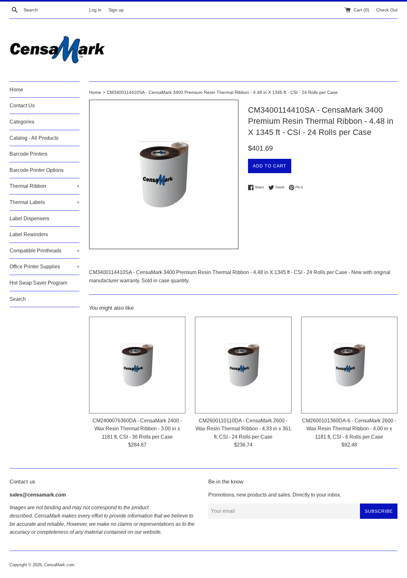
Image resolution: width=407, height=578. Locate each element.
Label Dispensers (29, 218)
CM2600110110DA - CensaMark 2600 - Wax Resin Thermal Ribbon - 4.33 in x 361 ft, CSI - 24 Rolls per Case (243, 429)
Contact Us (22, 105)
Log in (95, 9)
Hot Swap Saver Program (38, 282)
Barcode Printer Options (37, 170)
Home (16, 89)
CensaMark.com (59, 564)
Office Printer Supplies (44, 266)
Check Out (386, 9)
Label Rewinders (29, 234)
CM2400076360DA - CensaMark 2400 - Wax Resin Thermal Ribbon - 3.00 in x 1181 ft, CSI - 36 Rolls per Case (137, 429)
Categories (22, 121)
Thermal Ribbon (44, 186)
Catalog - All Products (34, 138)
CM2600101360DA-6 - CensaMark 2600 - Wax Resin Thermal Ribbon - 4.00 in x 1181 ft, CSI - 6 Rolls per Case (349, 429)
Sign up (116, 9)
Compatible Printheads (44, 250)
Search (18, 299)
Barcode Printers (28, 154)
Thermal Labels (44, 202)
